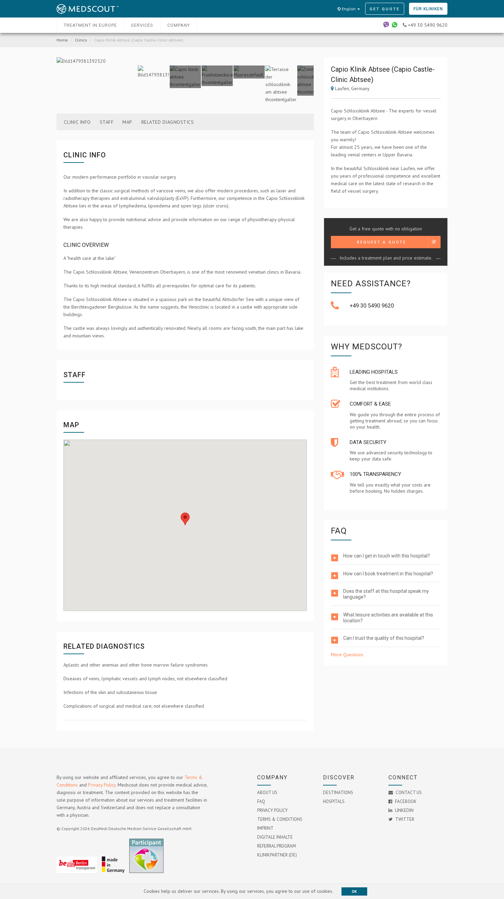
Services (142, 25)
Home (62, 40)
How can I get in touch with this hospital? (386, 556)
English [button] (349, 8)
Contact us (408, 792)
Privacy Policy (102, 785)
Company (178, 25)
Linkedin (403, 810)
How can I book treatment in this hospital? (388, 573)
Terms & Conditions (279, 819)
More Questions (347, 654)
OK (354, 891)
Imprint (265, 828)
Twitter (404, 819)
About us (267, 792)
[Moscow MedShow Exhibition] (148, 871)
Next (306, 61)
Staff (107, 122)
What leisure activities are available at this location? (388, 617)
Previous (64, 61)
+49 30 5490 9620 (372, 305)
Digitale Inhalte (275, 837)
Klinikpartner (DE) (277, 855)
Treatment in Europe (90, 25)
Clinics (81, 40)
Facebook (405, 801)
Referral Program (276, 846)
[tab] (385, 556)
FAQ (261, 801)
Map (127, 122)
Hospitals (334, 801)
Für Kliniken (428, 9)
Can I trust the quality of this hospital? (383, 638)
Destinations (338, 792)
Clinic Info (77, 122)
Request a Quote (381, 242)
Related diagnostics (167, 122)
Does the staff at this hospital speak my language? (386, 594)
